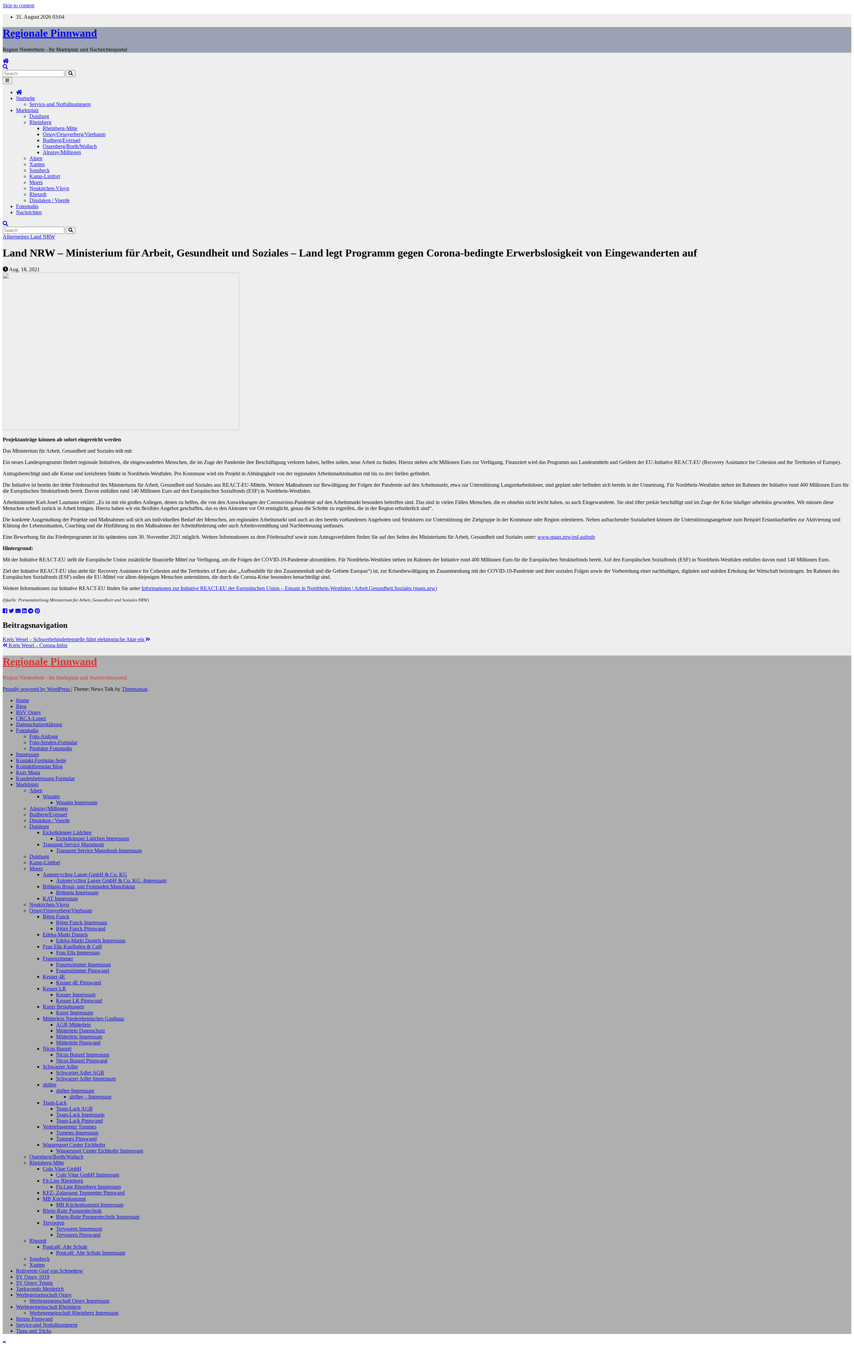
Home (22, 700)
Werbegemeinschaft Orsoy (44, 1295)
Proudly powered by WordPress (37, 689)
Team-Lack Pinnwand (79, 1121)
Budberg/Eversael (61, 140)
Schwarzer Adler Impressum (86, 1078)
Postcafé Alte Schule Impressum (90, 1253)
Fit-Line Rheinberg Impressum (88, 1187)
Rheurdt (37, 194)
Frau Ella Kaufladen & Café (72, 946)
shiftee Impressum (75, 1090)
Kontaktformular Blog (39, 766)
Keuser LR (54, 988)
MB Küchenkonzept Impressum (89, 1205)
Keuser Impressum (75, 994)
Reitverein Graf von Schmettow (49, 1271)
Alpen (35, 158)
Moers (36, 182)
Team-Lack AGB (74, 1108)
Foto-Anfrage (43, 736)
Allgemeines (16, 237)
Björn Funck (56, 916)
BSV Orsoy (28, 712)
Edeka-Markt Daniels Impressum (90, 940)
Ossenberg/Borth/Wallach (70, 146)
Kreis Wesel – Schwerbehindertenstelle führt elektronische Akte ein (74, 639)
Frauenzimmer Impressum (83, 964)
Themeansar (134, 689)
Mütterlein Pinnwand (78, 1042)
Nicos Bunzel (57, 1048)
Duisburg (39, 116)
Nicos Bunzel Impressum (82, 1054)
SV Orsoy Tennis (34, 1283)
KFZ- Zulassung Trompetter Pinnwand (84, 1193)
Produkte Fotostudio (50, 748)
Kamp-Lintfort (44, 176)
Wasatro (51, 796)
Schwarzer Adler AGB (80, 1072)
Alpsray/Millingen (62, 152)
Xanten (37, 164)
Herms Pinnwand (34, 1319)
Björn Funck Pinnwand (80, 928)
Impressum (27, 754)
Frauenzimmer (58, 958)
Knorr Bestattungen (63, 1006)
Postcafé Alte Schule (65, 1247)
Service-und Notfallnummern (60, 104)
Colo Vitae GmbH (62, 1169)
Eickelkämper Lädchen (67, 832)
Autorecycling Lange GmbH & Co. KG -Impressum (111, 880)
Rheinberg (40, 122)
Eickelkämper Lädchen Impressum (92, 838)
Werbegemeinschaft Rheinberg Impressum (73, 1313)
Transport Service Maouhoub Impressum (99, 850)
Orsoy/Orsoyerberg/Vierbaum (74, 134)
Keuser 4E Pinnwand (78, 982)
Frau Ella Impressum (78, 952)
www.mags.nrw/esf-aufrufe (566, 537)
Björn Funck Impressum (81, 922)
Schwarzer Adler (60, 1066)
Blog (21, 706)
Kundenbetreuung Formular (45, 778)
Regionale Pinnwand (50, 33)
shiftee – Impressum (90, 1096)
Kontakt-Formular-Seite (41, 760)
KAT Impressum (60, 898)
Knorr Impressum (74, 1012)
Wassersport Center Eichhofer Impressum (99, 1151)
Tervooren (53, 1223)
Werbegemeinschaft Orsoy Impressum (69, 1301)
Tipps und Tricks (33, 1331)
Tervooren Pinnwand (78, 1235)
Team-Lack (55, 1102)
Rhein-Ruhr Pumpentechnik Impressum (97, 1217)
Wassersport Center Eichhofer (74, 1145)
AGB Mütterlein (73, 1024)
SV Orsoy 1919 (32, 1277)
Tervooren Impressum (79, 1229)
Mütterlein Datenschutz (80, 1030)
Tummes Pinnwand (76, 1139)
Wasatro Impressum (76, 802)
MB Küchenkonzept (64, 1199)
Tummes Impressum (77, 1133)
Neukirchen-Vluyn (49, 188)
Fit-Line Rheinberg (63, 1181)
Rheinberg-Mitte (60, 128)
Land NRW (42, 237)
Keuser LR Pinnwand (79, 1000)
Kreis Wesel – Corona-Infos (37, 645)
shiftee (49, 1084)
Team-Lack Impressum (80, 1114)
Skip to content (18, 5)
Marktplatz (27, 110)
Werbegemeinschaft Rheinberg (48, 1307)
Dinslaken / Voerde (49, 200)
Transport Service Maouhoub (73, 844)
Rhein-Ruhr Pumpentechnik (72, 1211)
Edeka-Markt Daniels (65, 934)
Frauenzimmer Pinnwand (82, 970)
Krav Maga (28, 772)
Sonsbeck (39, 170)
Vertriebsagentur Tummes (69, 1127)
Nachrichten (29, 212)
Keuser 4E (54, 976)
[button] (5, 67)
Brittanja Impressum (77, 892)
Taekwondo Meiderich (40, 1289)
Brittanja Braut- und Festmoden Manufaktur (89, 886)
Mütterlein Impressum (79, 1036)
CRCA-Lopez (31, 718)
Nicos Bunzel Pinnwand (81, 1060)
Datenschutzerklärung (39, 724)
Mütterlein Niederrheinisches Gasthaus (83, 1018)
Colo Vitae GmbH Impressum (87, 1175)
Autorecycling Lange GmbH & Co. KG (85, 874)
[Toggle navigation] (7, 80)
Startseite (25, 98)
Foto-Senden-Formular (53, 742)
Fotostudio (27, 206)
